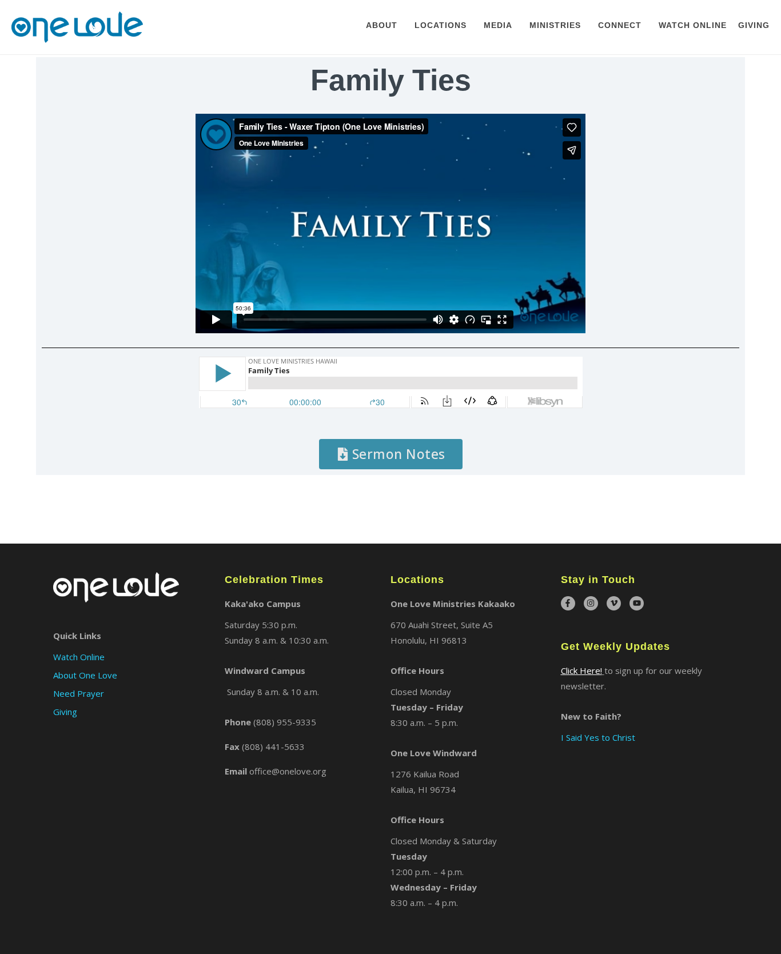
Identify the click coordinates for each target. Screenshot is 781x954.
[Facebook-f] (568, 603)
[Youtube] (636, 603)
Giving (754, 25)
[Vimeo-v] (614, 603)
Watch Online (693, 25)
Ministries (555, 25)
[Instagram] (591, 603)
